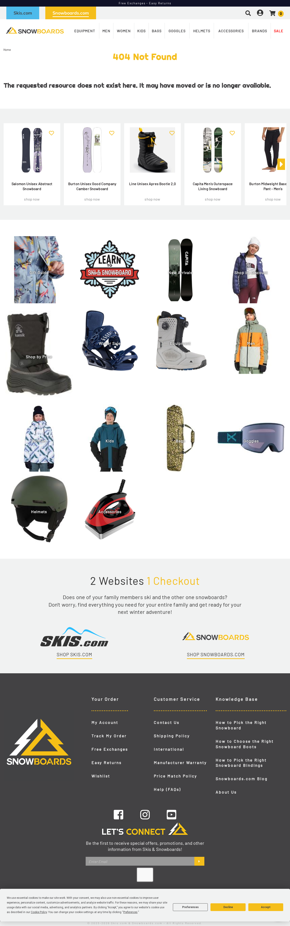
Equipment (84, 31)
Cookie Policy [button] (39, 912)
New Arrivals (180, 272)
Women (124, 31)
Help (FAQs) (167, 789)
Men (106, 31)
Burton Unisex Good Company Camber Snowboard (92, 186)
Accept (266, 907)
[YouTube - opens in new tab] (171, 814)
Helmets (201, 31)
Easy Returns (107, 762)
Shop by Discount (251, 272)
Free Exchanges (110, 749)
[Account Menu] (260, 13)
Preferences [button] (130, 912)
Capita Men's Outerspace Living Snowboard (213, 186)
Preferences (190, 907)
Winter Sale (110, 343)
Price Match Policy (175, 775)
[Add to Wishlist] (51, 130)
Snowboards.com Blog (242, 778)
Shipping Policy (172, 735)
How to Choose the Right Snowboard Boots (245, 744)
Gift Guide (38, 272)
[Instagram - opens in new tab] (145, 814)
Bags (157, 31)
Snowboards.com (71, 13)
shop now (32, 199)
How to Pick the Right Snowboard (241, 725)
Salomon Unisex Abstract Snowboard (32, 186)
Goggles (177, 31)
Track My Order (109, 735)
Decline (228, 907)
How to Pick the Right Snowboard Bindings (241, 762)
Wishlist (101, 775)
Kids (141, 31)
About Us (226, 791)
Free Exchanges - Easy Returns (145, 3)
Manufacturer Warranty (180, 762)
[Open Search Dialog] (248, 13)
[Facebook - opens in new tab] (118, 814)
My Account (105, 722)
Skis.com (23, 13)
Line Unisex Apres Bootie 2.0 (152, 183)
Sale (278, 31)
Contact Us (166, 722)
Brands (259, 31)
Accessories (231, 31)
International (169, 749)
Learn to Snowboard (109, 272)
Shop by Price (39, 356)
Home (7, 49)
